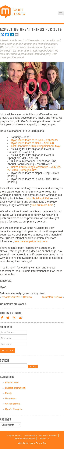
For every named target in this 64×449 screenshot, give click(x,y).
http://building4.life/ (37, 198)
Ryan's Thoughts (13, 409)
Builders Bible (11, 382)
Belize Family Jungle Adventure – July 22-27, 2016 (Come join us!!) (34, 169)
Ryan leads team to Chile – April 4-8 (32, 143)
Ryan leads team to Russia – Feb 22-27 (34, 140)
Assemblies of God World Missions (40, 435)
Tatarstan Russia (52, 297)
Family (8, 393)
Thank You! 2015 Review (17, 297)
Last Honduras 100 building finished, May (35, 146)
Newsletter (10, 398)
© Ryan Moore (14, 435)
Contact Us (44, 438)
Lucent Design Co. (37, 443)
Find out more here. (42, 205)
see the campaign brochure (31, 241)
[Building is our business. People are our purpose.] (12, 11)
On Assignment (12, 403)
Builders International (15, 388)
